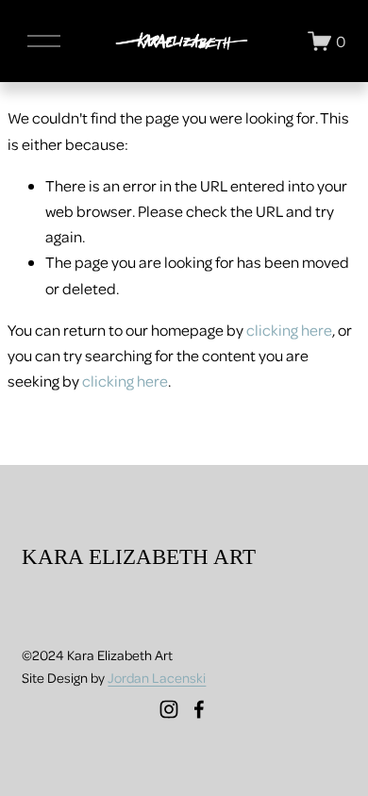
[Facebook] (199, 709)
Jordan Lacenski (157, 677)
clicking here (289, 330)
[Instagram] (168, 709)
